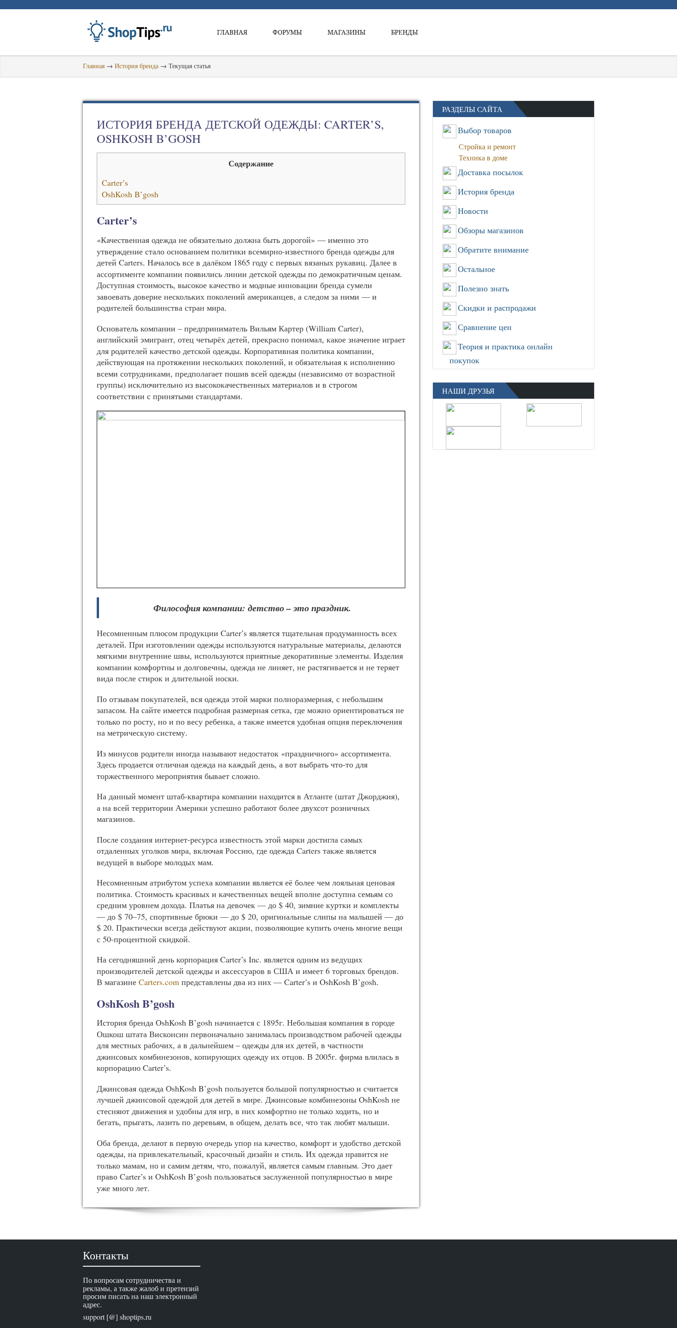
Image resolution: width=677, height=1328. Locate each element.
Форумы (287, 32)
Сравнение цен (485, 326)
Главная (232, 32)
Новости (473, 210)
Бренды (404, 32)
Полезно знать (483, 288)
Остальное (476, 268)
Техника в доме (486, 157)
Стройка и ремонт (490, 146)
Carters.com (159, 981)
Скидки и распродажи (497, 307)
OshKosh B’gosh (130, 194)
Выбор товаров (485, 130)
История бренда (136, 65)
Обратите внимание (493, 249)
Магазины (346, 32)
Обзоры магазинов (491, 230)
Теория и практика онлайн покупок (501, 353)
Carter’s (115, 182)
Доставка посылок (490, 171)
